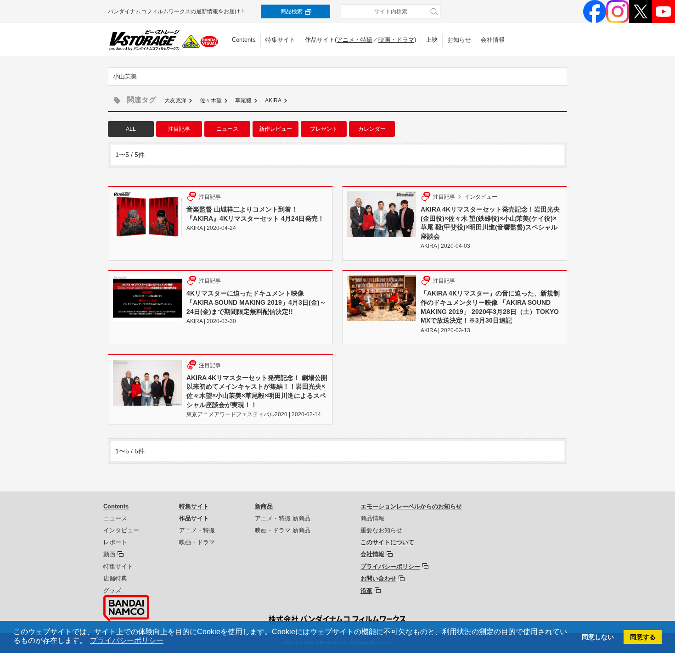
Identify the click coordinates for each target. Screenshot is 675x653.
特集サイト (280, 39)
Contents (244, 39)
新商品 (264, 506)
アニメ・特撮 (354, 39)
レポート (115, 542)
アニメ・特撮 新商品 (282, 518)
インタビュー (121, 530)
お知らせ (459, 39)
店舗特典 (115, 578)
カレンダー (372, 129)
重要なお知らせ (381, 530)
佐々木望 (211, 100)
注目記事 (179, 129)
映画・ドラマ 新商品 (282, 530)
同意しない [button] (598, 637)
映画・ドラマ (396, 39)
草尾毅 (243, 100)
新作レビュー (275, 129)
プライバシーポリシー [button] (126, 640)
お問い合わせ (378, 578)
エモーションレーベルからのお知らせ (411, 506)
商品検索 (292, 11)
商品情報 (372, 518)
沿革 (366, 590)
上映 (432, 39)
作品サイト (194, 518)
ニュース (227, 129)
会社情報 (493, 39)
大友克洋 (175, 100)
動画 (109, 554)
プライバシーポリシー (390, 566)
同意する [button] (643, 637)
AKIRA (273, 100)
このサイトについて (387, 542)
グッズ (112, 590)
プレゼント (324, 129)
